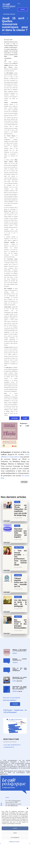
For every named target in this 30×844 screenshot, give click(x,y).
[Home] (10, 11)
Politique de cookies (14, 841)
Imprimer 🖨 (14, 418)
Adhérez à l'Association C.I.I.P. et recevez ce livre (19, 650)
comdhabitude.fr (8, 747)
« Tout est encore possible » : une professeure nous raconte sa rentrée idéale (20, 558)
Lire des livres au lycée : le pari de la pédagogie (20, 603)
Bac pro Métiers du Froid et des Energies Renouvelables (20, 624)
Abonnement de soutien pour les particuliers (19, 678)
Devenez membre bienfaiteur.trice (19, 659)
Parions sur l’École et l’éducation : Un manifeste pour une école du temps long (20, 510)
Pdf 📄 (25, 418)
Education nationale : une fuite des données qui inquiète (20, 533)
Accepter (15, 828)
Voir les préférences (15, 837)
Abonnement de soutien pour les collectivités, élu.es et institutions (19, 688)
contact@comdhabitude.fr (11, 745)
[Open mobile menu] (19, 3)
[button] (27, 808)
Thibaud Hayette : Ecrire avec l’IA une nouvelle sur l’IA (20, 582)
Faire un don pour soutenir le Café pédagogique (19, 669)
